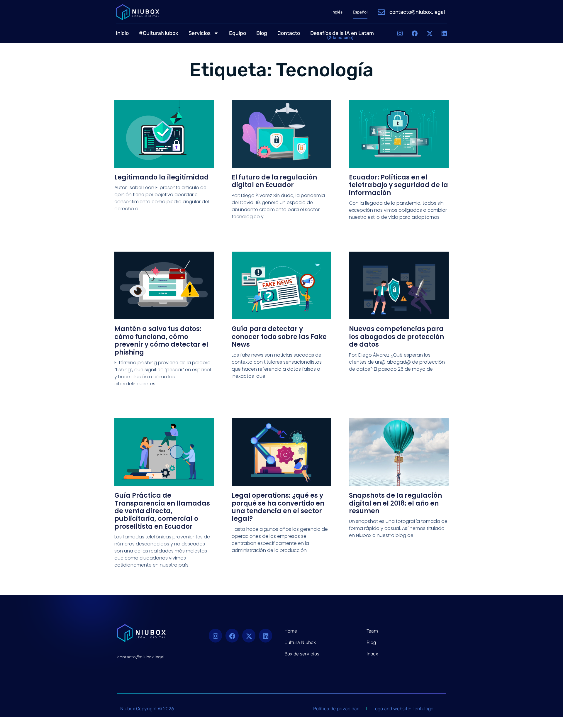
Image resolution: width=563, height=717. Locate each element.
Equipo (237, 33)
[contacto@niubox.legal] (381, 12)
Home (290, 631)
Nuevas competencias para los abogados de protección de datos (396, 336)
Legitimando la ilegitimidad (161, 177)
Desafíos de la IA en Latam (342, 35)
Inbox (372, 654)
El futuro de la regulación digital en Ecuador (274, 181)
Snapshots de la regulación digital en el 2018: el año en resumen (395, 503)
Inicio (122, 33)
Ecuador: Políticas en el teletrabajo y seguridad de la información (398, 185)
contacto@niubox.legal (417, 12)
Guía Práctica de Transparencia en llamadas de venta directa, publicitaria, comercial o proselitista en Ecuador (162, 511)
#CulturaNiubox (158, 33)
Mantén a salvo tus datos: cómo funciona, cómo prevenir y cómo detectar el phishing (161, 340)
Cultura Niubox (300, 642)
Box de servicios (301, 654)
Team (372, 631)
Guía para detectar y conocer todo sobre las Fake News (279, 336)
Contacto (288, 33)
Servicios (200, 33)
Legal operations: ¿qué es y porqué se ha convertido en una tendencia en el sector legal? (278, 507)
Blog (261, 33)
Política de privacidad (336, 708)
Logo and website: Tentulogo (402, 708)
